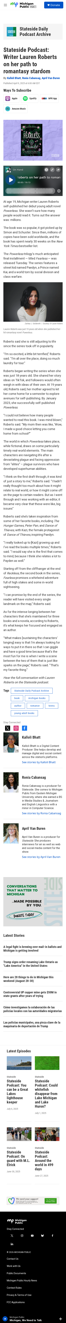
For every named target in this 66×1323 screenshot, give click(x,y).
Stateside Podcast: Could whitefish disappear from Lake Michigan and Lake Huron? (46, 1093)
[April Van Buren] (11, 833)
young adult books (24, 713)
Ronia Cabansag (31, 78)
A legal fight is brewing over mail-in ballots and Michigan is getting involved (32, 948)
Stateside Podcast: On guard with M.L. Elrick (18, 1158)
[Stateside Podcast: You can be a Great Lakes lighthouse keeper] (19, 1063)
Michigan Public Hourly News (22, 1280)
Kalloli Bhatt (14, 78)
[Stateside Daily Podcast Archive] (11, 31)
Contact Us (12, 1259)
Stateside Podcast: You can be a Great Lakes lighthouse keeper (17, 1091)
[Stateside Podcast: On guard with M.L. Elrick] (19, 1134)
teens (52, 705)
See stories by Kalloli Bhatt (39, 762)
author (17, 705)
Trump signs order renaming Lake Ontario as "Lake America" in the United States (30, 963)
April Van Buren (51, 78)
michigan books (37, 698)
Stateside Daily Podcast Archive (35, 31)
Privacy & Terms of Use (19, 1295)
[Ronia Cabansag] (11, 782)
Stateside (11, 1076)
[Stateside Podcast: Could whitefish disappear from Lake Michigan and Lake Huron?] (47, 1063)
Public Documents (16, 1273)
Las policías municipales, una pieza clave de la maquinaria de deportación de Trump (31, 1024)
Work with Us (13, 1266)
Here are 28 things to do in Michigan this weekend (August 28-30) (28, 979)
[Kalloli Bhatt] (11, 742)
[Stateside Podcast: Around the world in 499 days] (47, 1134)
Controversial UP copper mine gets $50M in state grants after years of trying (30, 994)
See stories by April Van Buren (41, 857)
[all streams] (61, 1319)
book (17, 698)
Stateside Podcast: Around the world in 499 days (44, 1160)
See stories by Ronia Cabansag (41, 813)
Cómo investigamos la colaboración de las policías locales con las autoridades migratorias (32, 1009)
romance (35, 705)
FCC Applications (16, 1302)
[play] (5, 1318)
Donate (55, 5)
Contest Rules (14, 1288)
